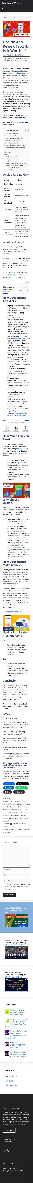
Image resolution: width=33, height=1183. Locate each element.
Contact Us (9, 1130)
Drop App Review (17, 122)
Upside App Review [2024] (17, 810)
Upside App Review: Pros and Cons (15, 149)
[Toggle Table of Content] (26, 130)
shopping (11, 275)
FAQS (7, 154)
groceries (18, 449)
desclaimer (16, 60)
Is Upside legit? (12, 157)
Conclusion (8, 152)
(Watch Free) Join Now (16, 945)
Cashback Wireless (12, 2)
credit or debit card (17, 338)
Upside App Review (11, 133)
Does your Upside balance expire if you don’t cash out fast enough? (18, 167)
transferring (12, 413)
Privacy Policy (8, 1171)
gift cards (22, 415)
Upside (9, 73)
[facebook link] (8, 1150)
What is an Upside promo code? (17, 163)
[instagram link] (4, 1150)
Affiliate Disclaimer (10, 1168)
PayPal (22, 413)
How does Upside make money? (14, 804)
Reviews (12, 18)
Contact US (19, 1171)
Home (5, 18)
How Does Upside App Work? (15, 138)
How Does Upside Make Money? (16, 145)
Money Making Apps (14, 612)
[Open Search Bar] (30, 3)
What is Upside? (10, 136)
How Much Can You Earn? (13, 140)
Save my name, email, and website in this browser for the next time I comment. (17, 886)
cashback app (20, 73)
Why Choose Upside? (12, 143)
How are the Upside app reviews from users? (17, 160)
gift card (25, 550)
